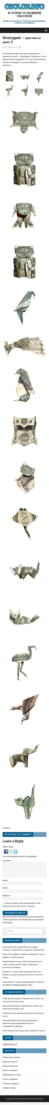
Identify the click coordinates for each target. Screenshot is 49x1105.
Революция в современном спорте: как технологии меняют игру (23, 1000)
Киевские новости (10, 1061)
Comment (7, 860)
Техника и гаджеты (11, 1083)
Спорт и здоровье (10, 1079)
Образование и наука (12, 1074)
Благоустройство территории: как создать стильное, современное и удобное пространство (23, 948)
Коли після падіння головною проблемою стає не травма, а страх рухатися (24, 955)
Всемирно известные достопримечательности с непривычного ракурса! (20, 1023)
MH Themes (39, 1098)
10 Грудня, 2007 (11, 47)
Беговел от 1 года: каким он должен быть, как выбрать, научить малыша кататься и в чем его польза (23, 974)
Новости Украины (10, 1070)
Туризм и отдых (9, 1087)
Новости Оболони (10, 1066)
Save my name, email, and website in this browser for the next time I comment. (21, 904)
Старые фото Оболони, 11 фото (31, 1030)
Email (5, 887)
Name (5, 880)
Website (6, 895)
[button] (45, 30)
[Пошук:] (24, 931)
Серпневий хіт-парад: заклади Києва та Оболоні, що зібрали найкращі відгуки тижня (23, 983)
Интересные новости (12, 1057)
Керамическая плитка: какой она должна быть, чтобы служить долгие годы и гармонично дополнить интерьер (22, 964)
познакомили (33, 53)
